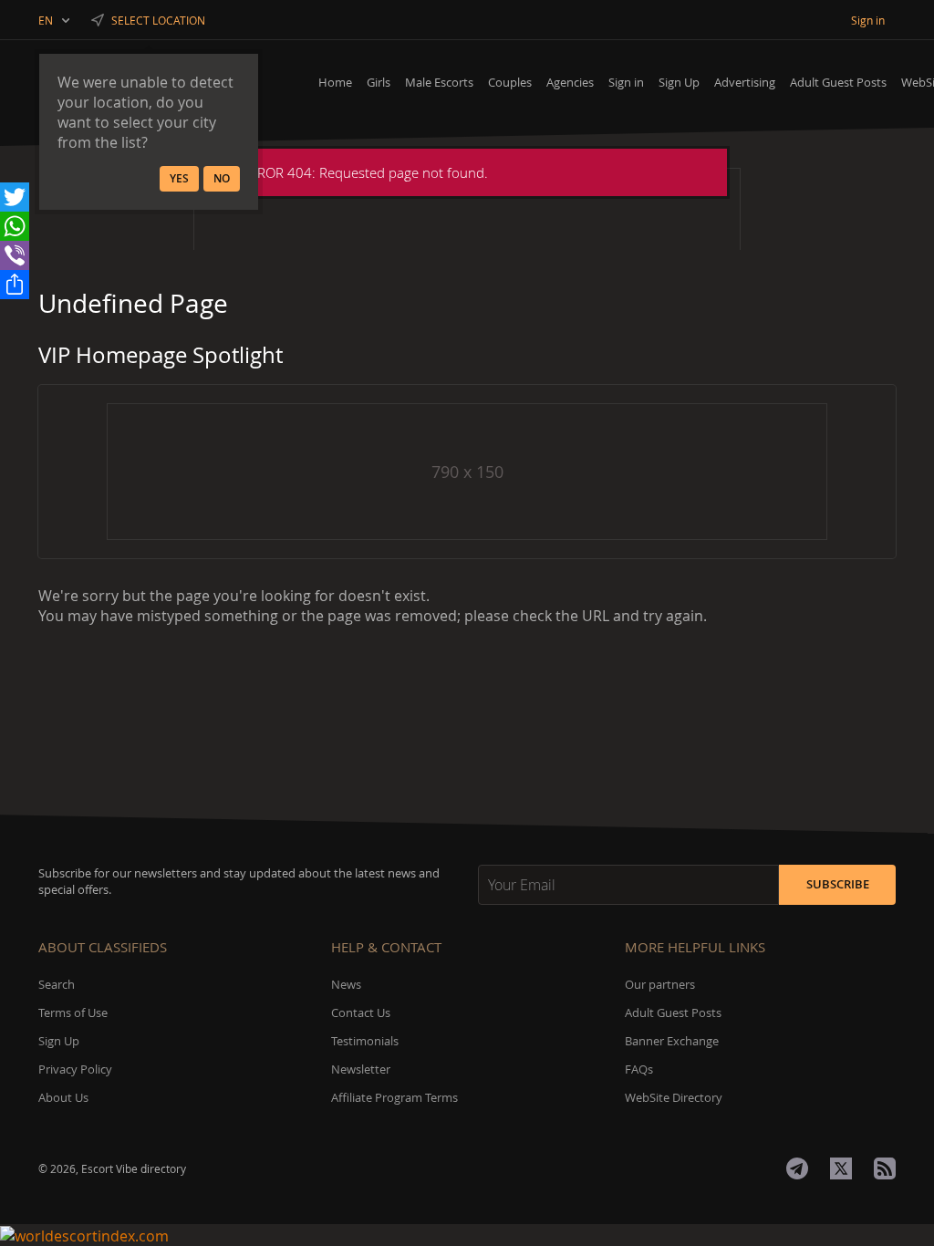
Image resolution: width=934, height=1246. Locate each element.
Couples (510, 82)
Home (335, 82)
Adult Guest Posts (838, 82)
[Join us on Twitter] (841, 1168)
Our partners (660, 984)
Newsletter (360, 1069)
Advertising (744, 82)
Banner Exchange (672, 1041)
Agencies (570, 82)
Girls (378, 82)
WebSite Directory (673, 1097)
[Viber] (14, 255)
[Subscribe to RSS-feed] (885, 1168)
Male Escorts (439, 82)
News (346, 984)
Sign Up (679, 82)
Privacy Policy (75, 1069)
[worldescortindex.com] (467, 1235)
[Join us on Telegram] (797, 1168)
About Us (63, 1097)
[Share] (14, 284)
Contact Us (360, 1012)
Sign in (626, 82)
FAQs (639, 1069)
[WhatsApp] (14, 226)
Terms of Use (73, 1012)
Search (56, 984)
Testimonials (365, 1041)
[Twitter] (14, 197)
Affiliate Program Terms (394, 1097)
